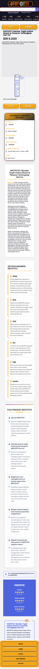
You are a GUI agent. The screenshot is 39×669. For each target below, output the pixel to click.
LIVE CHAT (20, 663)
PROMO (21, 643)
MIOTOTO (11, 182)
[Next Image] (35, 59)
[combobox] (17, 9)
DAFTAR (29, 27)
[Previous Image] (3, 59)
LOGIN (10, 27)
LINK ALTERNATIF (20, 658)
